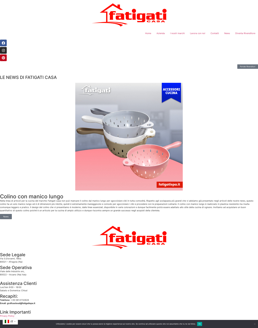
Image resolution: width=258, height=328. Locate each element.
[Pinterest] (3, 57)
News (227, 33)
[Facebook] (3, 43)
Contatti (215, 33)
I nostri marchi (177, 33)
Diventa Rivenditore (245, 33)
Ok (199, 324)
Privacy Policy (7, 316)
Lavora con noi (197, 33)
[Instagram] (3, 50)
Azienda (161, 33)
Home (148, 33)
